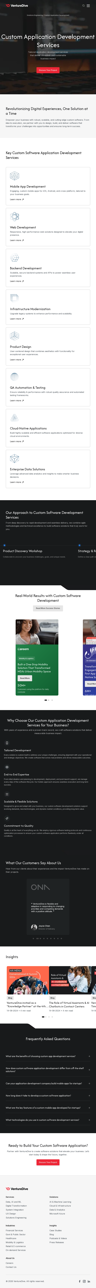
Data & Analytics (57, 1210)
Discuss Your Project (48, 70)
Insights (53, 1225)
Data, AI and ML (13, 1202)
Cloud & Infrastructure (60, 1205)
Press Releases (57, 1242)
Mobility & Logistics (15, 1242)
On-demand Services (16, 1250)
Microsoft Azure (57, 1213)
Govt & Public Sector (16, 1234)
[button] (48, 1056)
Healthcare (11, 1238)
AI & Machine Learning (60, 1202)
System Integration (15, 1210)
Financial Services (14, 1230)
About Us (10, 1258)
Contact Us (11, 1267)
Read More (25, 678)
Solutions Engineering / (35, 15)
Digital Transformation (16, 1205)
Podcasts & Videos (58, 1238)
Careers (9, 1263)
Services (10, 1197)
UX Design (11, 1213)
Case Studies (56, 1230)
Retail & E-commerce (16, 1246)
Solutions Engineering (16, 1217)
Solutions (54, 1197)
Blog (52, 1234)
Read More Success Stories (48, 608)
